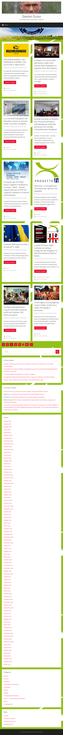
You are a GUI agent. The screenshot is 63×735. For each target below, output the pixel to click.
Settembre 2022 (8, 543)
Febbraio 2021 (8, 593)
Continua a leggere (10, 82)
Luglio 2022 (7, 545)
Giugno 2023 (7, 517)
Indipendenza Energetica (43, 277)
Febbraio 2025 (8, 469)
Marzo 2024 (7, 497)
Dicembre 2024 (8, 475)
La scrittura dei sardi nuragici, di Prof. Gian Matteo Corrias (31, 391)
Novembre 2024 (8, 477)
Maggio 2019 (7, 650)
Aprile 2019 (7, 653)
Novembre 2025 (8, 444)
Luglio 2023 (7, 514)
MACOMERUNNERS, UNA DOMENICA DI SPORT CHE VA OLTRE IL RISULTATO (15, 62)
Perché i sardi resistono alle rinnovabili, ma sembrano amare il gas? (24, 380)
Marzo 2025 (7, 466)
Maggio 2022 (7, 551)
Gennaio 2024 (8, 503)
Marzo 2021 (7, 591)
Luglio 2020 (7, 613)
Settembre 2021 (8, 574)
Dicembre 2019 (8, 633)
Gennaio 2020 (8, 630)
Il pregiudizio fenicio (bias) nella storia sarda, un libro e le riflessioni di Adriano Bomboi (29, 377)
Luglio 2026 (7, 424)
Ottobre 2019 (7, 639)
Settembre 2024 (8, 483)
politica (44, 91)
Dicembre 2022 (8, 534)
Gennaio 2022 (8, 562)
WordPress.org (8, 724)
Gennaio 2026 (8, 438)
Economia (39, 91)
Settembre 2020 (8, 608)
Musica (6, 690)
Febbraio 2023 (8, 528)
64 (27, 344)
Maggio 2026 (8, 427)
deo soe (6, 679)
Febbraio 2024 (8, 500)
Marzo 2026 (7, 432)
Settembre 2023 (8, 509)
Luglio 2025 (7, 455)
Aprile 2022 (7, 554)
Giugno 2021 (7, 582)
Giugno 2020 (7, 616)
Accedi (6, 716)
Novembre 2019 (8, 636)
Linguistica (7, 687)
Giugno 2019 (7, 647)
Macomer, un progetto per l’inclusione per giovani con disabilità (46, 188)
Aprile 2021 (7, 588)
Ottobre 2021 (7, 571)
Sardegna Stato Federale (11, 695)
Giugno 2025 (7, 458)
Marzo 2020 (7, 625)
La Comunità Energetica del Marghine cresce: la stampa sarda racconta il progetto (16, 121)
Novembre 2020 (8, 602)
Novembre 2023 (8, 506)
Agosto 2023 (7, 511)
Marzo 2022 (7, 557)
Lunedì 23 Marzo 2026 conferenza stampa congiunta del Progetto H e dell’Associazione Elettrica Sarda (46, 250)
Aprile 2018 (7, 664)
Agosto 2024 (7, 486)
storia (5, 701)
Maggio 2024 (7, 494)
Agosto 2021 (7, 576)
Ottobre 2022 (8, 540)
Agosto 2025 (7, 452)
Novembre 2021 (8, 568)
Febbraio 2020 (8, 627)
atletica (8, 88)
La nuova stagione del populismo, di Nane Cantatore (19, 374)
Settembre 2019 (8, 642)
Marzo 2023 (7, 526)
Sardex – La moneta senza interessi (14, 698)
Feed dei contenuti (9, 718)
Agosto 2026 (7, 421)
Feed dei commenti (10, 721)
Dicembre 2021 (8, 565)
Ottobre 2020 (8, 605)
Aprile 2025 (7, 463)
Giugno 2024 (7, 492)
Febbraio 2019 (8, 658)
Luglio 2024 (7, 489)
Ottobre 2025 (8, 446)
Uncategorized (8, 704)
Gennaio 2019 (8, 661)
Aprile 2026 (7, 429)
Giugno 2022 (7, 548)
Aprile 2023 (7, 523)
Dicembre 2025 (8, 441)
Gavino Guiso (31, 16)
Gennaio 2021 (8, 596)
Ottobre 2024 (8, 480)
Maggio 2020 (8, 619)
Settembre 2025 (8, 449)
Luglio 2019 (7, 644)
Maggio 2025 (7, 461)
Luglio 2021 (7, 579)
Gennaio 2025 (8, 472)
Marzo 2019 (7, 656)
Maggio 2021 (7, 585)
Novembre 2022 (8, 537)
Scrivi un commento (11, 90)
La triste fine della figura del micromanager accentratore (28, 397)
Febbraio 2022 (8, 560)
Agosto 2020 (7, 610)
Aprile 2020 (7, 622)
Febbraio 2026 (8, 435)
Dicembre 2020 (8, 599)
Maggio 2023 (7, 520)
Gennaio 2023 (8, 531)
